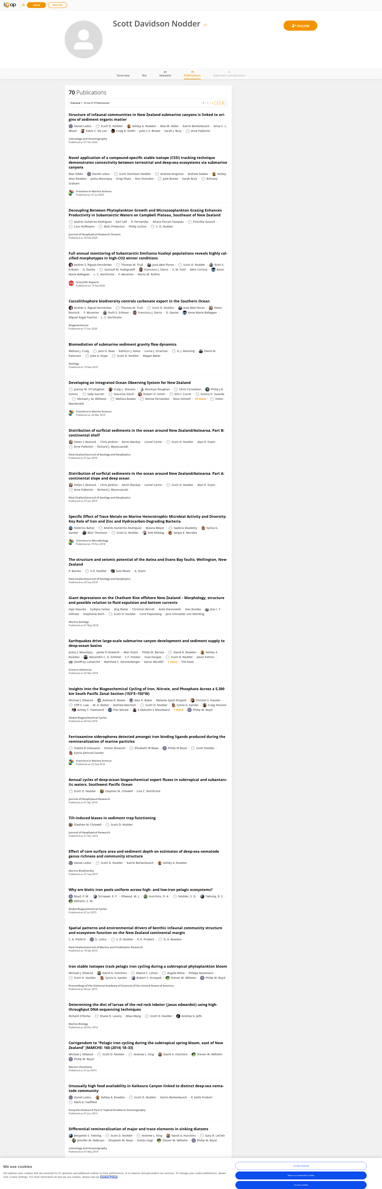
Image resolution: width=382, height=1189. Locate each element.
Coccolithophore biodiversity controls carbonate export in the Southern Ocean (139, 301)
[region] (191, 1173)
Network (165, 73)
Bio (144, 75)
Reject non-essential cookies (301, 1175)
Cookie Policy (108, 1176)
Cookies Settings (301, 1166)
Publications (192, 73)
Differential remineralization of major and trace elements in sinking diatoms (138, 1128)
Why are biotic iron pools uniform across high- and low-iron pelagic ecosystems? (141, 889)
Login (36, 5)
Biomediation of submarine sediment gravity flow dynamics (122, 344)
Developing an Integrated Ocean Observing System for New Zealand (130, 382)
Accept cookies (301, 1185)
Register (57, 5)
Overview (123, 75)
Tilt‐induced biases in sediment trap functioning (112, 817)
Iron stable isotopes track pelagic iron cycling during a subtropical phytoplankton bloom (148, 966)
